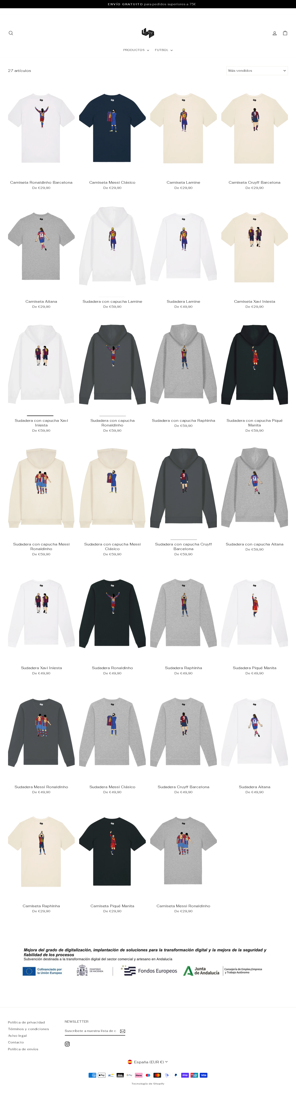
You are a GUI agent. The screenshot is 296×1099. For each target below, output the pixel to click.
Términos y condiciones (28, 1029)
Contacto (16, 1042)
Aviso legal (17, 1036)
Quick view (41, 173)
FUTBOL (162, 50)
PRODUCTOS (134, 50)
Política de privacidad (26, 1022)
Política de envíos (23, 1049)
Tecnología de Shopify (148, 1083)
